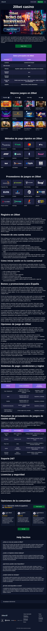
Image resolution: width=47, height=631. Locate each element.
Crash (28, 97)
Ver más (23, 528)
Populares (5, 97)
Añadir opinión (39, 506)
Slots (40, 97)
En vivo (16, 97)
